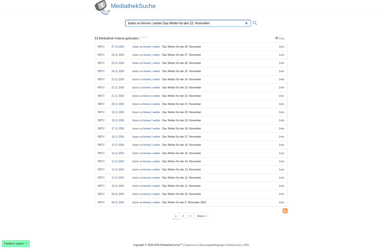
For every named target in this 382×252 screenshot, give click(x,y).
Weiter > (202, 216)
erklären (143, 37)
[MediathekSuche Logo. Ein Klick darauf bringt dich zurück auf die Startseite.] (103, 7)
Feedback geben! (15, 243)
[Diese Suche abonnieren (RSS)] (285, 210)
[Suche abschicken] (254, 22)
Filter (281, 38)
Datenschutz (234, 244)
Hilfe (246, 244)
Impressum (190, 244)
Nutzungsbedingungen (212, 244)
